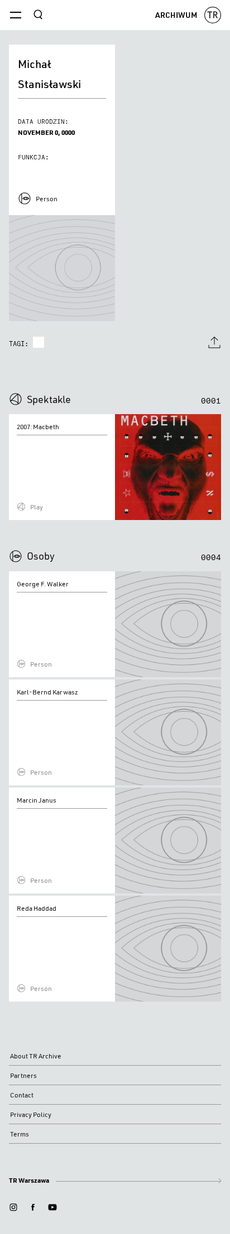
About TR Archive (35, 1056)
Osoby (41, 555)
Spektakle (49, 399)
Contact (21, 1095)
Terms (19, 1134)
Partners (23, 1075)
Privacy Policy (30, 1114)
